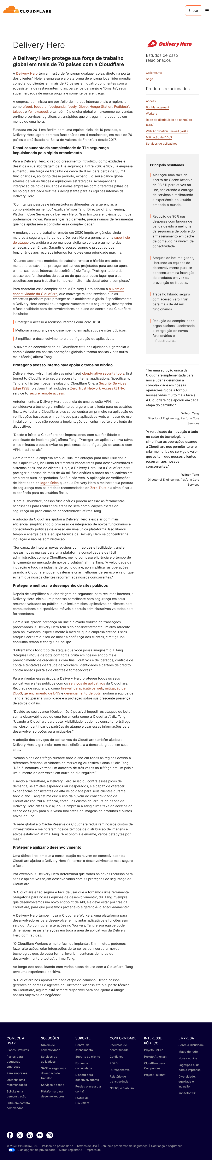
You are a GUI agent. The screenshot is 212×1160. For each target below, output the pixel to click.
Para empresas (17, 1073)
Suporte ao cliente (87, 1056)
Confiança (116, 1056)
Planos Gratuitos (18, 1050)
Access (151, 101)
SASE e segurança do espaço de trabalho (53, 1073)
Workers (151, 113)
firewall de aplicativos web (82, 688)
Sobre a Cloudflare (191, 1045)
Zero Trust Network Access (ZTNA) (97, 388)
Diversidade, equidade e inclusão (187, 1081)
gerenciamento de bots (82, 693)
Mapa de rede (188, 1051)
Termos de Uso (87, 1145)
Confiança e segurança (166, 1145)
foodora (40, 106)
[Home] (28, 10)
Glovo (83, 106)
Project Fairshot (154, 1075)
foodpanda (57, 106)
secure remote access (46, 393)
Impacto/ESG (187, 1093)
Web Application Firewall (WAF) (167, 131)
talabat (18, 111)
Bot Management (157, 107)
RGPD (114, 1063)
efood (27, 106)
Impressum (93, 1149)
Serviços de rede (52, 1084)
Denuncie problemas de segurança (124, 1145)
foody (72, 106)
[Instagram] (49, 1135)
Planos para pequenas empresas (15, 1061)
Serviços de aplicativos (161, 143)
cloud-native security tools (103, 373)
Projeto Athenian (155, 1056)
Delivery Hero (27, 73)
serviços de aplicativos (87, 683)
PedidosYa (122, 106)
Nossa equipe (187, 1058)
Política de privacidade (57, 1145)
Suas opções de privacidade (36, 1150)
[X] (20, 1135)
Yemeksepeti (38, 111)
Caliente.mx (154, 72)
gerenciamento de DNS (42, 693)
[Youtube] (39, 1135)
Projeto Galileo (153, 1050)
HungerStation (101, 106)
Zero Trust (98, 488)
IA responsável (120, 1070)
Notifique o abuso (122, 1088)
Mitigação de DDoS (159, 137)
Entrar (194, 10)
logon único (49, 483)
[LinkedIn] (29, 1135)
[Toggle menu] (207, 10)
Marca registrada (70, 1149)
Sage (149, 79)
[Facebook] (10, 1135)
